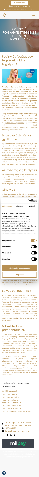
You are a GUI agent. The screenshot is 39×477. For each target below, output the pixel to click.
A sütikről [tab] (32, 206)
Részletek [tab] (19, 206)
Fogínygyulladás (24, 383)
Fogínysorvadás (9, 386)
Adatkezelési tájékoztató (13, 454)
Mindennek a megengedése (19, 268)
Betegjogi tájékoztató (24, 457)
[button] (4, 473)
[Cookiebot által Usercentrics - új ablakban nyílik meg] (28, 200)
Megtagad (20, 275)
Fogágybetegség (9, 383)
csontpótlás (13, 318)
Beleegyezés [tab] (7, 206)
